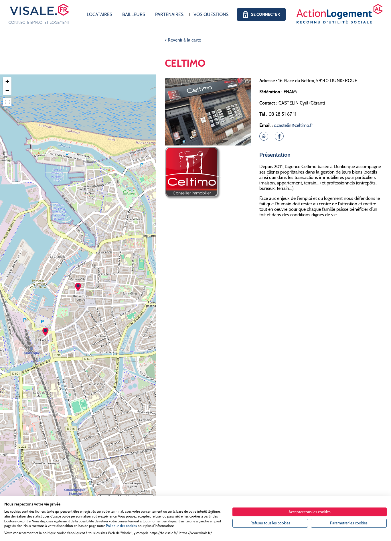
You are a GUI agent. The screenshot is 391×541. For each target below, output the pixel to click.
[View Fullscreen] (7, 102)
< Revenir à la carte (183, 40)
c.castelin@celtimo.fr (293, 125)
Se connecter (265, 14)
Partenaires (169, 14)
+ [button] (7, 81)
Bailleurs (133, 14)
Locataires (99, 14)
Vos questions (210, 14)
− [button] (7, 90)
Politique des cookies (121, 526)
